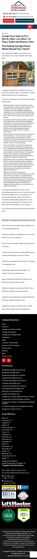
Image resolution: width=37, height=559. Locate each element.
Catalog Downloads (9, 332)
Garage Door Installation (22, 537)
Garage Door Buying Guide (11, 335)
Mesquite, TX (6, 441)
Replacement (12, 539)
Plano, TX (5, 444)
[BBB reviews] (23, 488)
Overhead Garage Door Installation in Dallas (17, 406)
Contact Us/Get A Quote (10, 345)
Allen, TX (5, 418)
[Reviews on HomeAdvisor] (23, 496)
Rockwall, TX (6, 449)
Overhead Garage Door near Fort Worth (16, 545)
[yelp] (9, 360)
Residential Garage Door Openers (14, 375)
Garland (18, 533)
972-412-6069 (19, 17)
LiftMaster (6, 337)
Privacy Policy (7, 356)
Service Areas (6, 348)
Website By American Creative (18, 556)
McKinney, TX (7, 439)
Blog (3, 353)
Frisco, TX (5, 432)
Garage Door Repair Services (12, 378)
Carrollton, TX (7, 420)
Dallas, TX (5, 425)
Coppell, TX (6, 423)
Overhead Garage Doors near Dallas (17, 542)
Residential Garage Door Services (13, 370)
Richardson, (11, 463)
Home (4, 324)
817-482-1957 (17, 13)
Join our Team (8, 20)
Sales (18, 539)
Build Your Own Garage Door (12, 391)
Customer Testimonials (10, 343)
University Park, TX (9, 456)
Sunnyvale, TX (7, 453)
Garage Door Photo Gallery (11, 329)
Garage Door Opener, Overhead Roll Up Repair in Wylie (18, 402)
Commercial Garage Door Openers (14, 386)
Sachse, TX (5, 451)
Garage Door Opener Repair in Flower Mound (18, 396)
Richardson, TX (7, 446)
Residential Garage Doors (11, 372)
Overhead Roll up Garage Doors (13, 388)
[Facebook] (4, 360)
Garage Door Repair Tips (11, 394)
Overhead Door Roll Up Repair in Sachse (16, 399)
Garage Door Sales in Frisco (11, 409)
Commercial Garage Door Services (14, 380)
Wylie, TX (5, 458)
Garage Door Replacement (17, 535)
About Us (5, 327)
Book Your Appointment (24, 20)
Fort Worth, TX (7, 430)
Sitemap (5, 351)
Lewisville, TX (7, 437)
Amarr (4, 340)
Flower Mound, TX (8, 427)
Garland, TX (6, 434)
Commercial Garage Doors (11, 383)
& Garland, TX (20, 463)
